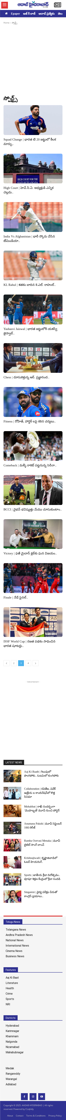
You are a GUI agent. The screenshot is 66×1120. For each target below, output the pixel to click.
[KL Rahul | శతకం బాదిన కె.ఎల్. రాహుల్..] (33, 265)
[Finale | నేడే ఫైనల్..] (33, 578)
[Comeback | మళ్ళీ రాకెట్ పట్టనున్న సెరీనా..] (33, 446)
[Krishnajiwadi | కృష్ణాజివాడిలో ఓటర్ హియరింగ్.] (12, 862)
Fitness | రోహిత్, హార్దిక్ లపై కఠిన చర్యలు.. (30, 421)
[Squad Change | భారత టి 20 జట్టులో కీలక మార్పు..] (33, 120)
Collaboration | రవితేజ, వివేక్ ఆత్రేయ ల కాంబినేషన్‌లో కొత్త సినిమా (40, 792)
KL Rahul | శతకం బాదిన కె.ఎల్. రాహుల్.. (30, 285)
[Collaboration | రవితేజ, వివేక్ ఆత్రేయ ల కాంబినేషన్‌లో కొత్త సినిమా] (12, 793)
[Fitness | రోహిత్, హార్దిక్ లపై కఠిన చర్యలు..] (33, 402)
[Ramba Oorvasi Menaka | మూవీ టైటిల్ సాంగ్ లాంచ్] (12, 845)
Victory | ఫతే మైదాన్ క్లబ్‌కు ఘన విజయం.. (30, 553)
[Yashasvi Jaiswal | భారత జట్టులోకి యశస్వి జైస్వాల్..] (33, 309)
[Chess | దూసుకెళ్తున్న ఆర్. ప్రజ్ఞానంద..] (33, 358)
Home (7, 22)
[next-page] (36, 663)
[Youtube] (41, 1096)
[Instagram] (33, 1096)
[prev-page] (7, 663)
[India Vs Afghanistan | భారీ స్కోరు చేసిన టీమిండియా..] (33, 217)
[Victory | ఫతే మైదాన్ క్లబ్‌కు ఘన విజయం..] (33, 534)
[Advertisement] (33, 59)
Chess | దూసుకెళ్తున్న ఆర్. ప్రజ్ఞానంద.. (26, 377)
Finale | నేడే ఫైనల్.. (16, 597)
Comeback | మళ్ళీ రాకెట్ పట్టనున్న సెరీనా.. (30, 465)
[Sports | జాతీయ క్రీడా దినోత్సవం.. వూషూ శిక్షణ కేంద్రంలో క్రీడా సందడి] (12, 879)
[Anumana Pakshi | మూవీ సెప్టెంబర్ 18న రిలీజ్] (12, 828)
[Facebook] (24, 1096)
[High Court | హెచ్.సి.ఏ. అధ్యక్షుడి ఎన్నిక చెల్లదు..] (33, 169)
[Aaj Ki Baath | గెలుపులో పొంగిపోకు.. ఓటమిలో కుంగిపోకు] (12, 776)
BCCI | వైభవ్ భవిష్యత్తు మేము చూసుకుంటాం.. (33, 509)
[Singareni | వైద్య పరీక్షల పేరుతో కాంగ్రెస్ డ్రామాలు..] (12, 896)
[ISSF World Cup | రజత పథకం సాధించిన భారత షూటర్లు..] (33, 622)
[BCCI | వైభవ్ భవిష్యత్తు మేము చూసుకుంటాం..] (33, 490)
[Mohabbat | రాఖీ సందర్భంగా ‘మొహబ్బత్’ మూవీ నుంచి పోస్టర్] (12, 811)
